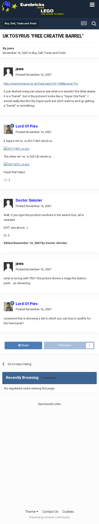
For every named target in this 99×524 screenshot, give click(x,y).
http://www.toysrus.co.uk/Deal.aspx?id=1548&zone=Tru (41, 83)
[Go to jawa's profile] (8, 72)
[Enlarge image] (16, 148)
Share (24, 345)
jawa (10, 48)
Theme (30, 511)
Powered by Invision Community (49, 517)
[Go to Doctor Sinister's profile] (8, 203)
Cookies (68, 511)
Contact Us (50, 511)
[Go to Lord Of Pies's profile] (8, 129)
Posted (33, 74)
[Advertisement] (49, 455)
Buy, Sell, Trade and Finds (49, 53)
